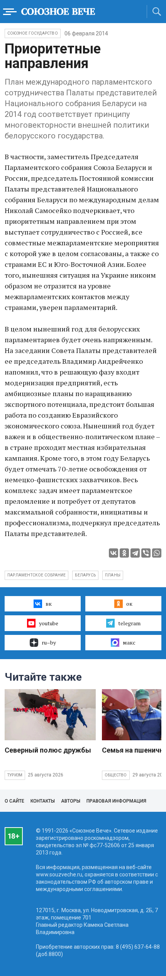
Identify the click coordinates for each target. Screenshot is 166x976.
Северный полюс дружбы (48, 750)
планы (112, 575)
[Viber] (146, 553)
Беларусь (85, 575)
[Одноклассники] (124, 553)
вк (49, 603)
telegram (129, 623)
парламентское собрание (36, 575)
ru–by (49, 642)
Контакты (42, 801)
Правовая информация (116, 801)
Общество (116, 775)
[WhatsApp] (156, 553)
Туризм (14, 775)
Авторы (70, 801)
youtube (48, 623)
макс (129, 642)
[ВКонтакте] (113, 553)
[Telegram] (135, 553)
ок (129, 603)
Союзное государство (32, 33)
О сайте (14, 801)
